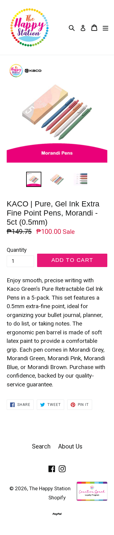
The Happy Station (50, 488)
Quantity (17, 250)
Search (41, 446)
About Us (70, 446)
